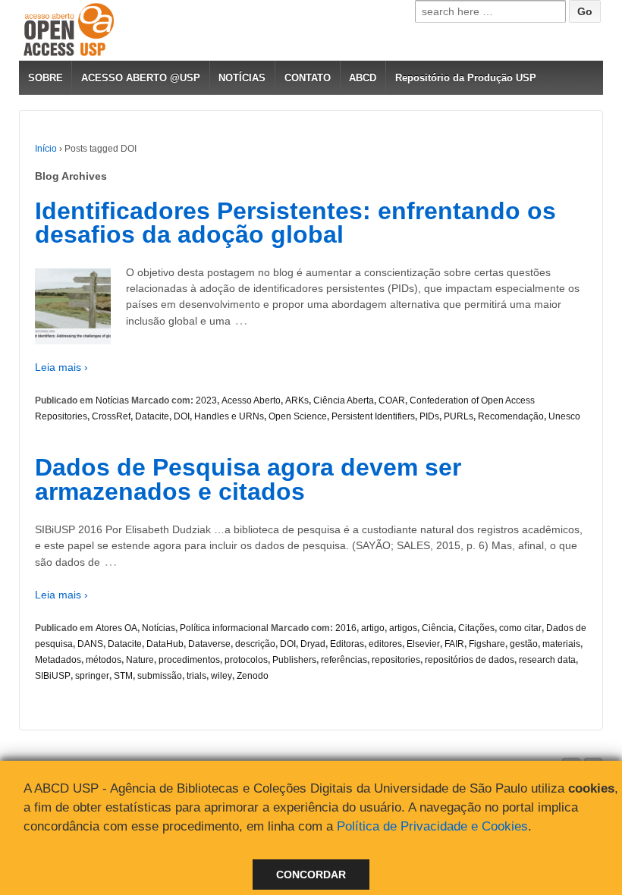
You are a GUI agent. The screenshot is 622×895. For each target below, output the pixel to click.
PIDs (429, 416)
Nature (140, 660)
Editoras (347, 644)
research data (547, 660)
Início (46, 148)
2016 (346, 628)
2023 (206, 400)
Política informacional (224, 628)
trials (196, 675)
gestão (524, 644)
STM (123, 675)
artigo (373, 628)
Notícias (112, 400)
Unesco (564, 416)
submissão (159, 675)
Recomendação (511, 416)
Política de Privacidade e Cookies (432, 826)
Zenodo (253, 675)
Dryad (312, 644)
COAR (392, 400)
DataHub (165, 644)
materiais (561, 644)
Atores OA (116, 628)
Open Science (298, 416)
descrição (255, 644)
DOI (182, 416)
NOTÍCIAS (241, 77)
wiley (221, 675)
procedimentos (189, 660)
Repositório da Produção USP (465, 77)
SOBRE (45, 77)
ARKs (297, 400)
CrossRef (111, 416)
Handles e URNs (229, 416)
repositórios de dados (469, 660)
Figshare (487, 644)
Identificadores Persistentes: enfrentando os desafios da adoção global (295, 223)
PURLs (458, 416)
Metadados (58, 660)
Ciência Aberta (343, 400)
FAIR (454, 644)
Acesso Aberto (251, 400)
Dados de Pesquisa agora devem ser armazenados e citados (248, 479)
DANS (90, 644)
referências (344, 660)
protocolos (246, 660)
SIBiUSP (53, 675)
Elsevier (423, 644)
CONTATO (307, 77)
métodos (103, 660)
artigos (403, 628)
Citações (476, 628)
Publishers (294, 660)
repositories (396, 660)
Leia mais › (61, 367)
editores (385, 644)
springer (92, 675)
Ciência (438, 628)
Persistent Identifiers (373, 416)
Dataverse (209, 644)
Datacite (152, 416)
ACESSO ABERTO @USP (140, 77)
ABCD (362, 77)
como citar (520, 628)
